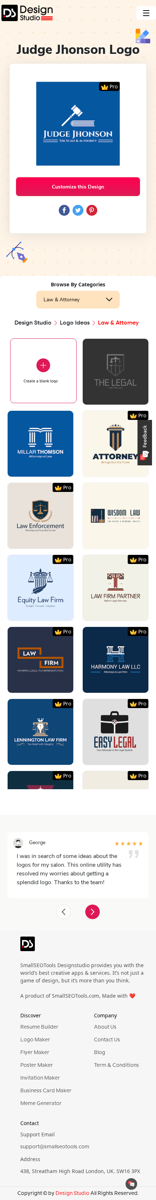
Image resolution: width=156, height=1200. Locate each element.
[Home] (26, 13)
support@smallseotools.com (54, 1146)
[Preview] (107, 396)
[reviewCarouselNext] (92, 912)
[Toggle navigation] (146, 13)
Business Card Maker (45, 1090)
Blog (99, 1052)
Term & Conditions (116, 1065)
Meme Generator (41, 1103)
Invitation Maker (40, 1078)
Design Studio (33, 323)
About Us (105, 1027)
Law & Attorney (61, 299)
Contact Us (107, 1039)
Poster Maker (36, 1065)
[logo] (27, 947)
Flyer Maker (34, 1052)
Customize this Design (78, 186)
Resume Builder (39, 1027)
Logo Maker (35, 1039)
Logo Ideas (75, 323)
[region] (78, 551)
